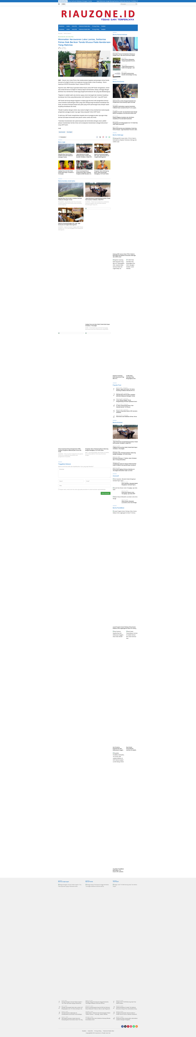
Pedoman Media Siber (84, 26)
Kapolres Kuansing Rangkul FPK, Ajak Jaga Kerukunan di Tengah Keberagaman (111, 1)
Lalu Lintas (68, 36)
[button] (136, 4)
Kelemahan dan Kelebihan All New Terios (126, 416)
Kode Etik (74, 26)
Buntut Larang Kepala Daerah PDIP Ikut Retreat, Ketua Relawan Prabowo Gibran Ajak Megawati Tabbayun (98, 1008)
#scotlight (69, 132)
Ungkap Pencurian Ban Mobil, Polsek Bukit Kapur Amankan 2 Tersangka (66, 172)
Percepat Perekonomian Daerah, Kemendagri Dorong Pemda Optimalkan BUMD (129, 74)
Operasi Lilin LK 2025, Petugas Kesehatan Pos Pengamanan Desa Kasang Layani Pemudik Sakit (124, 101)
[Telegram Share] (106, 137)
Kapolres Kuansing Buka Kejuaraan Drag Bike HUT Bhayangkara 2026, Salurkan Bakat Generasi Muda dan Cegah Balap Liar (118, 377)
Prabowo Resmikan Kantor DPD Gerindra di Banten (126, 411)
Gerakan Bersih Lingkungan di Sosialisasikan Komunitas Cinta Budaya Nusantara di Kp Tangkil (72, 1013)
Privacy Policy (95, 26)
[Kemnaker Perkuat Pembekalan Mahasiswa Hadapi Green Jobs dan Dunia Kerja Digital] (125, 44)
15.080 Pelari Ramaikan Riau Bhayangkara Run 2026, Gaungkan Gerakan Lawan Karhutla (131, 377)
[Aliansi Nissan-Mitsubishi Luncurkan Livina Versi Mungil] (125, 497)
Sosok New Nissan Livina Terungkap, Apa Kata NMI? (128, 493)
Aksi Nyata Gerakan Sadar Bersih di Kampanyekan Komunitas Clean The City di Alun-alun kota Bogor (72, 1019)
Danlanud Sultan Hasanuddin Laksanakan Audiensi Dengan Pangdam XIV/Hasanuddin (127, 1019)
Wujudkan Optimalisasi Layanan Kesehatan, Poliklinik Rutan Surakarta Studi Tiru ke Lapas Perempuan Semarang (124, 107)
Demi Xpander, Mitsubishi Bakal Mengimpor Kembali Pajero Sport (130, 484)
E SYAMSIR (63, 47)
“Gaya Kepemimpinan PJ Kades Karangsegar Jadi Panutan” (128, 67)
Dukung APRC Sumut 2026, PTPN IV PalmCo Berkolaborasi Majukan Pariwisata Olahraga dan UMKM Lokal (124, 255)
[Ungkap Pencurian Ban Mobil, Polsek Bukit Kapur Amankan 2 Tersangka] (66, 165)
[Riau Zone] (98, 15)
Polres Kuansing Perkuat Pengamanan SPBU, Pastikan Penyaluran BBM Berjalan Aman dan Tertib (84, 172)
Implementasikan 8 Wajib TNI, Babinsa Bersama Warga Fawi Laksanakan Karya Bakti (126, 1008)
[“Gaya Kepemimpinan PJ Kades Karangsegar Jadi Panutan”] (116, 67)
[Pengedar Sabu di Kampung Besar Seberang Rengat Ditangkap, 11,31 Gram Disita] (102, 165)
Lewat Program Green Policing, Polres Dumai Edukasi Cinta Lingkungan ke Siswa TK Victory (124, 627)
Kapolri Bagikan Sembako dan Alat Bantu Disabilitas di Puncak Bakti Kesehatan (123, 118)
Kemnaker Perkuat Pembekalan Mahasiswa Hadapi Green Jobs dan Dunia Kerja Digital (124, 54)
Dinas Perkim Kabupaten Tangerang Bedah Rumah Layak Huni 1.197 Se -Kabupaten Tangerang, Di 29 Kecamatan (130, 60)
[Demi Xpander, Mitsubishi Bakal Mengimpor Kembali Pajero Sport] (125, 480)
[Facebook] (122, 1026)
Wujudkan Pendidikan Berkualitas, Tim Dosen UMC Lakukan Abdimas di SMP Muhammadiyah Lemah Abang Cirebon (118, 870)
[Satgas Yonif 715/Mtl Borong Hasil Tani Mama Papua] (125, 941)
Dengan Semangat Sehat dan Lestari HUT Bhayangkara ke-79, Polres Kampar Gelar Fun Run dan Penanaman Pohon (72, 1008)
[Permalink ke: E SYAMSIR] (59, 48)
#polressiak (62, 132)
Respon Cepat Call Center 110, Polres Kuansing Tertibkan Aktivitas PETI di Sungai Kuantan (125, 389)
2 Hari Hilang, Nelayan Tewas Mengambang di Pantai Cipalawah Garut (126, 400)
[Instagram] (131, 1026)
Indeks (63, 4)
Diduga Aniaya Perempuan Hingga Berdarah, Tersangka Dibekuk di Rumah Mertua (97, 1002)
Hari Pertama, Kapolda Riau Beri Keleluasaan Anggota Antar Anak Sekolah (118, 749)
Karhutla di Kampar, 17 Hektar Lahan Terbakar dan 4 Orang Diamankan (125, 459)
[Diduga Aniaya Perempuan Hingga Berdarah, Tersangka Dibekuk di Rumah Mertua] (98, 941)
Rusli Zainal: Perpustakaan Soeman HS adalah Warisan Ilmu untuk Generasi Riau (131, 749)
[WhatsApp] (134, 1026)
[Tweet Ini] (100, 137)
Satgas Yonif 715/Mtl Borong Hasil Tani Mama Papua (126, 1002)
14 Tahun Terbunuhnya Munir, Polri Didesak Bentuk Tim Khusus (124, 406)
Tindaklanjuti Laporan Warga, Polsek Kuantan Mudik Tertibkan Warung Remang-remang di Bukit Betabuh (124, 464)
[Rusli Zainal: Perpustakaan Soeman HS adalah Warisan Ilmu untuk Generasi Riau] (132, 688)
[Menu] (59, 4)
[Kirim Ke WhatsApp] (109, 137)
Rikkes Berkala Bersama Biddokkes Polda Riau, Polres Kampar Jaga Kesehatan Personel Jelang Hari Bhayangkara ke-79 (125, 129)
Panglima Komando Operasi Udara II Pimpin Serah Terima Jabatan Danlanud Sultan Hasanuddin (126, 1013)
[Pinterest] (128, 1026)
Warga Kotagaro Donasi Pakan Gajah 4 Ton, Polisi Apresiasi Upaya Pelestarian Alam (72, 1002)
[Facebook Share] (97, 137)
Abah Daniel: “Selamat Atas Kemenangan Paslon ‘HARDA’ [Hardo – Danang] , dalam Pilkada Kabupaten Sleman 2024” (98, 1013)
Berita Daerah (61, 36)
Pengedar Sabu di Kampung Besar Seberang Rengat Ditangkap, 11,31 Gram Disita (101, 172)
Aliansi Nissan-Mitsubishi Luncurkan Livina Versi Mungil (129, 502)
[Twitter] (125, 1026)
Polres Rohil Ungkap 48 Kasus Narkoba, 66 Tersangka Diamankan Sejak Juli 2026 (124, 470)
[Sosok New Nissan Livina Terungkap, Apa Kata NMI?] (125, 489)
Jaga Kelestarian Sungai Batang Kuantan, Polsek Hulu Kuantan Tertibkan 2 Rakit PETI (84, 156)
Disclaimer (61, 26)
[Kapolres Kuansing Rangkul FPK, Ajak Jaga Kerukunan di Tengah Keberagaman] (102, 148)
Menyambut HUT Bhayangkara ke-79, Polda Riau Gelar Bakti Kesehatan (125, 123)
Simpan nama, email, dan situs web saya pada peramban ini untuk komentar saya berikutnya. (82, 489)
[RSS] (136, 1026)
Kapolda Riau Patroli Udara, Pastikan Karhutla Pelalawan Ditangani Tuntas (65, 156)
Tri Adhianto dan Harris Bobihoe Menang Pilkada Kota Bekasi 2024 (98, 1019)
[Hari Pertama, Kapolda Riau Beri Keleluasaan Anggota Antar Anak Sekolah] (118, 688)
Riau (72, 36)
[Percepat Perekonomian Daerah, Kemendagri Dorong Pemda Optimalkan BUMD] (116, 74)
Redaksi (103, 26)
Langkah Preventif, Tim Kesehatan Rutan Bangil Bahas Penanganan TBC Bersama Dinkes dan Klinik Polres (125, 112)
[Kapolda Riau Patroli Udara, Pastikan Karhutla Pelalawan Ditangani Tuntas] (66, 148)
